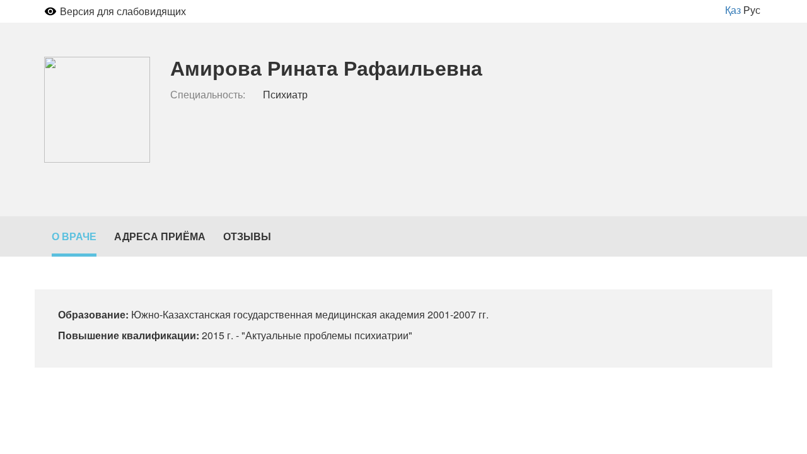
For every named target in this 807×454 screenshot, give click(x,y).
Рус (751, 10)
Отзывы (247, 236)
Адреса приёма (160, 236)
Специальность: (207, 95)
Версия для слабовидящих (123, 11)
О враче (74, 236)
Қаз (733, 10)
